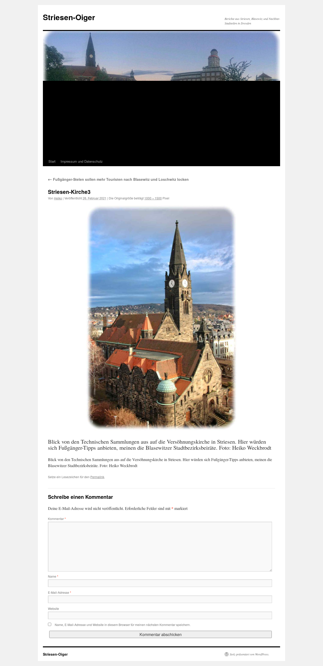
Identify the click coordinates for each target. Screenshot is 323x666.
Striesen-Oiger (69, 17)
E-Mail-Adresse (59, 592)
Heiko (58, 198)
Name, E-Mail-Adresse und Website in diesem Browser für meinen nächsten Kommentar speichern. (123, 624)
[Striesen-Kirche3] (161, 317)
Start (52, 161)
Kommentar (57, 518)
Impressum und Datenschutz (82, 161)
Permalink (97, 477)
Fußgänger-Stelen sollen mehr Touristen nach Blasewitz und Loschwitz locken (118, 179)
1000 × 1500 (153, 198)
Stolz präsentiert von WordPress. (249, 654)
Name (53, 576)
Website (53, 608)
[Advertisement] (161, 119)
